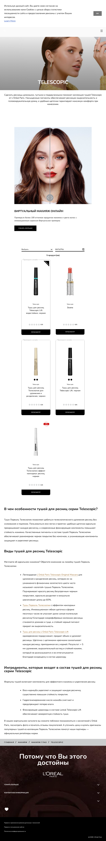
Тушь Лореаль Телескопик (36, 605)
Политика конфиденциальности (15, 831)
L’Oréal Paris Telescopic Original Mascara (57, 574)
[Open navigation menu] (101, 31)
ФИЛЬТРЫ (59, 249)
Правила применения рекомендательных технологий (22, 823)
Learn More (10, 20)
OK (97, 13)
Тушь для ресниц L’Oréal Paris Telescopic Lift (45, 631)
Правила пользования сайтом (14, 827)
